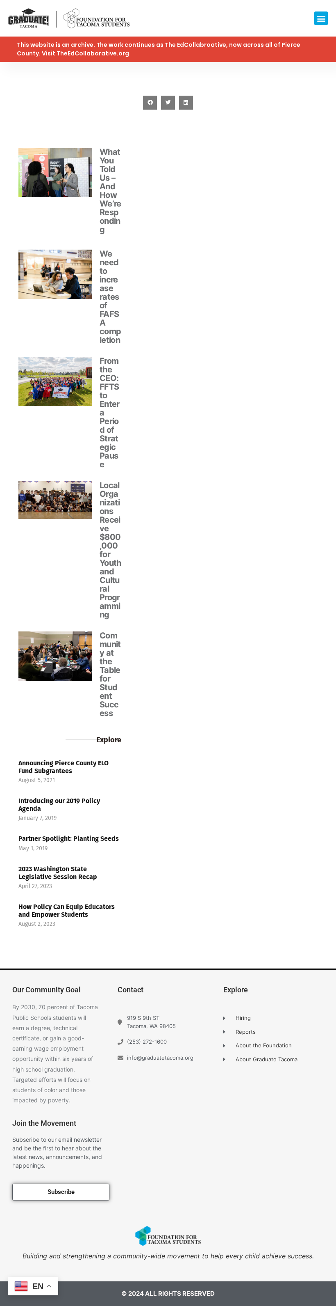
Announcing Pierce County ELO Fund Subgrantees (63, 767)
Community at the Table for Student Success (110, 674)
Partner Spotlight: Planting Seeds (68, 838)
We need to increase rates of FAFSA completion (110, 297)
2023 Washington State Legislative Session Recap (57, 873)
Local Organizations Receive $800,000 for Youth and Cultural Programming (110, 550)
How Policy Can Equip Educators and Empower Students (66, 910)
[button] (321, 18)
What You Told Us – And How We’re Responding (110, 190)
